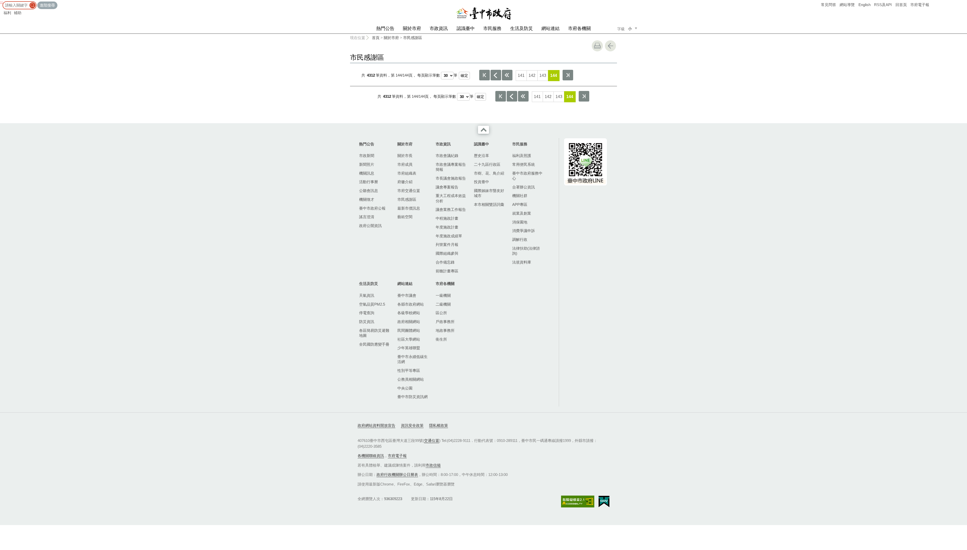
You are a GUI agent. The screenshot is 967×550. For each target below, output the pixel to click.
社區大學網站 (408, 339)
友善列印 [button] (597, 45)
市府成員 (404, 164)
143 (542, 75)
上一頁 (496, 75)
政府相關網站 (408, 321)
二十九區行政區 (487, 164)
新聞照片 (366, 164)
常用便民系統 (523, 164)
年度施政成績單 (449, 236)
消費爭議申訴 (523, 231)
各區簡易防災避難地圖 (374, 333)
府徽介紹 (404, 182)
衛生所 (441, 339)
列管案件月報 (447, 244)
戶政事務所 (445, 321)
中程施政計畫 (447, 218)
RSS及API (883, 5)
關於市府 (412, 28)
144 (553, 75)
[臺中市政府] (483, 13)
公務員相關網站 (410, 379)
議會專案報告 (447, 187)
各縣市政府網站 (410, 304)
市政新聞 (366, 155)
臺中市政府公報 (372, 208)
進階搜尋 (47, 5)
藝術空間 (404, 217)
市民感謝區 (412, 38)
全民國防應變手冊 (374, 344)
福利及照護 (521, 155)
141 (521, 75)
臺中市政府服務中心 (527, 175)
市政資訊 (439, 28)
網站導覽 (847, 5)
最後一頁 (568, 75)
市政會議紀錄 (447, 155)
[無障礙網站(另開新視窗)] (577, 501)
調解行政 (519, 239)
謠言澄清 (366, 217)
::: (1, 2)
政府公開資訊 (370, 225)
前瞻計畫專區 (447, 271)
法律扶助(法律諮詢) (526, 250)
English (864, 5)
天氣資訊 (366, 295)
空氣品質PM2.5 (372, 304)
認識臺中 (466, 28)
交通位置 (431, 440)
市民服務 (492, 28)
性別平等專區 (408, 370)
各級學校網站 (408, 313)
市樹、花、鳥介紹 (489, 173)
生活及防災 (521, 28)
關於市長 (404, 155)
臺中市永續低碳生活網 (412, 359)
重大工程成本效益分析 (451, 198)
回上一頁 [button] (610, 45)
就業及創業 (521, 213)
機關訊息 (366, 173)
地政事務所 (445, 330)
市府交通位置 (408, 190)
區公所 (441, 313)
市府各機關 (579, 28)
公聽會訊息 (368, 190)
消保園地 (519, 222)
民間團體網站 (408, 330)
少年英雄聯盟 (408, 348)
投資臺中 (481, 182)
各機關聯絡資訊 (371, 456)
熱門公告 (385, 28)
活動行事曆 (368, 182)
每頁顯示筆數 (428, 75)
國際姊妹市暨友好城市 (489, 193)
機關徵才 (366, 199)
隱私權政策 (438, 425)
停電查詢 (366, 313)
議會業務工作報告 (451, 209)
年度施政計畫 (447, 227)
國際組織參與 (447, 253)
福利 (7, 13)
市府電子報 (919, 5)
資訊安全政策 (412, 425)
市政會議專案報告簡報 (451, 167)
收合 (483, 130)
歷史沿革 (481, 155)
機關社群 (519, 195)
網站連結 (550, 28)
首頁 (375, 38)
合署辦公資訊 (523, 187)
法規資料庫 (521, 262)
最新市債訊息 (408, 208)
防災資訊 (366, 321)
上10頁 (507, 75)
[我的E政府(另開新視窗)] (604, 501)
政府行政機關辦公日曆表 (397, 474)
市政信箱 (433, 465)
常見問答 (828, 5)
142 (532, 75)
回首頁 (901, 5)
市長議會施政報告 (451, 178)
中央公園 (404, 388)
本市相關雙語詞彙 (489, 204)
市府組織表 (406, 173)
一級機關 (443, 295)
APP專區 (519, 204)
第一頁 (484, 75)
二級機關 (443, 304)
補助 (17, 13)
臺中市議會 (406, 295)
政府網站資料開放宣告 (376, 425)
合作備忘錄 (445, 262)
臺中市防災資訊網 (412, 397)
